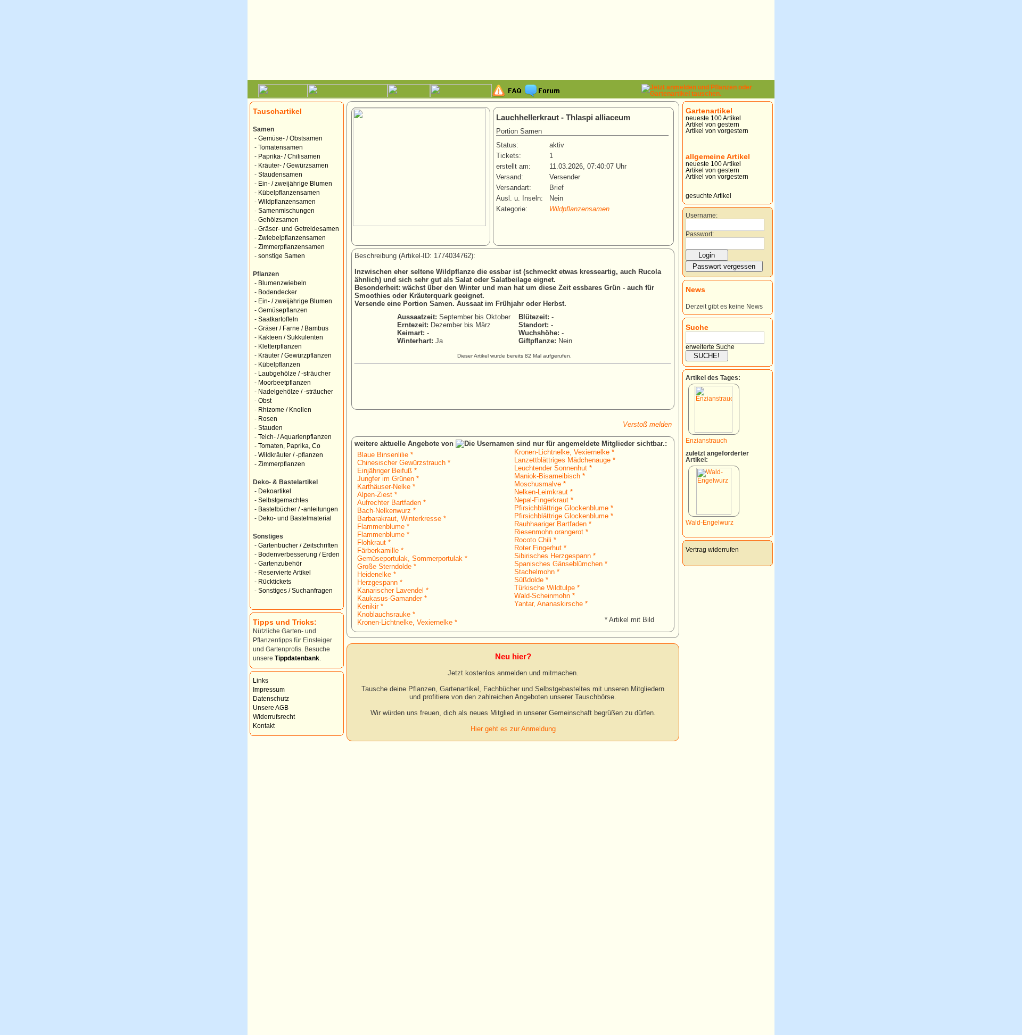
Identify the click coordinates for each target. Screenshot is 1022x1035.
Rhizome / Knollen (284, 410)
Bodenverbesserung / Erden (299, 554)
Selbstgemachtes (283, 500)
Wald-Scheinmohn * (544, 596)
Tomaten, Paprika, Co (289, 446)
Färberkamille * (380, 550)
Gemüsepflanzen (283, 310)
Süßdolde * (531, 580)
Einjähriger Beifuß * (387, 471)
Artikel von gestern (712, 124)
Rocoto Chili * (535, 540)
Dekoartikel (274, 491)
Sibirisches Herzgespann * (555, 556)
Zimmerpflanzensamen (291, 247)
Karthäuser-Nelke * (386, 487)
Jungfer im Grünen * (388, 479)
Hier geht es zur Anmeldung (513, 729)
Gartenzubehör (280, 563)
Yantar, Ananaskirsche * (551, 604)
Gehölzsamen (278, 220)
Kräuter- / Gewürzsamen (293, 165)
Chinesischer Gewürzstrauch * (403, 463)
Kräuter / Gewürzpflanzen (295, 355)
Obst (264, 401)
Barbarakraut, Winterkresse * (401, 519)
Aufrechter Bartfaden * (391, 503)
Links (260, 680)
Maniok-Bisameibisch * (549, 476)
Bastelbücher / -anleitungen (298, 509)
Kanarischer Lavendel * (392, 590)
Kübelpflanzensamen (289, 192)
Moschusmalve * (540, 484)
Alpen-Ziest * (377, 495)
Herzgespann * (379, 582)
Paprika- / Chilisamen (289, 156)
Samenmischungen (286, 211)
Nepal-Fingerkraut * (543, 500)
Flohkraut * (374, 543)
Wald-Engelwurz (709, 522)
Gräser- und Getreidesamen (298, 229)
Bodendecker (277, 292)
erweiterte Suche (710, 347)
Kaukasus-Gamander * (392, 598)
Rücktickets (274, 581)
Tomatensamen (280, 147)
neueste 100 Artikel (713, 118)
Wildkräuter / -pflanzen (290, 455)
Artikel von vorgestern (717, 131)
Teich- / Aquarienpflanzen (295, 437)
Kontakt (264, 726)
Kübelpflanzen (279, 364)
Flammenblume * (383, 527)
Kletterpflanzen (280, 346)
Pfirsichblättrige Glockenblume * (563, 508)
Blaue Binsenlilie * (385, 455)
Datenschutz (271, 698)
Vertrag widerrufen (712, 550)
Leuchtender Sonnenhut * (553, 468)
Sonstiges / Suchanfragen (295, 590)
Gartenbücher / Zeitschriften (298, 545)
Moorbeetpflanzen (284, 382)
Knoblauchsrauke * (386, 614)
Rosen (267, 419)
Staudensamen (280, 174)
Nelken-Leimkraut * (543, 492)
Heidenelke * (376, 574)
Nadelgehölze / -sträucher (295, 391)
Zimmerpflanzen (281, 464)
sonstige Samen (281, 256)
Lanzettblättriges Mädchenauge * (564, 460)
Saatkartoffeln (278, 319)
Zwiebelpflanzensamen (292, 238)
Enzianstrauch (706, 440)
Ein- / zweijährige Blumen (295, 183)
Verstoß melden (647, 424)
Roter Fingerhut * (540, 548)
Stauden (270, 428)
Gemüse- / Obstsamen (290, 138)
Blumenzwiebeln (282, 283)
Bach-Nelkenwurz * (386, 511)
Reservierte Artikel (284, 572)
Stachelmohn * (536, 572)
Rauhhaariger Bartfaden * (552, 524)
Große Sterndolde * (386, 566)
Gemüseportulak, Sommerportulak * (412, 558)
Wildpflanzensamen (287, 201)
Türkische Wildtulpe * (547, 588)
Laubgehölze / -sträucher (294, 373)
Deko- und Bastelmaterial (295, 518)
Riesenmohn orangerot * (551, 532)
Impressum (269, 689)
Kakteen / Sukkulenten (290, 337)
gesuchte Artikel (708, 196)
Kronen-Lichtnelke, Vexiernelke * (407, 622)
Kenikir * (370, 606)
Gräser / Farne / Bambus (293, 328)
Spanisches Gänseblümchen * (560, 564)
